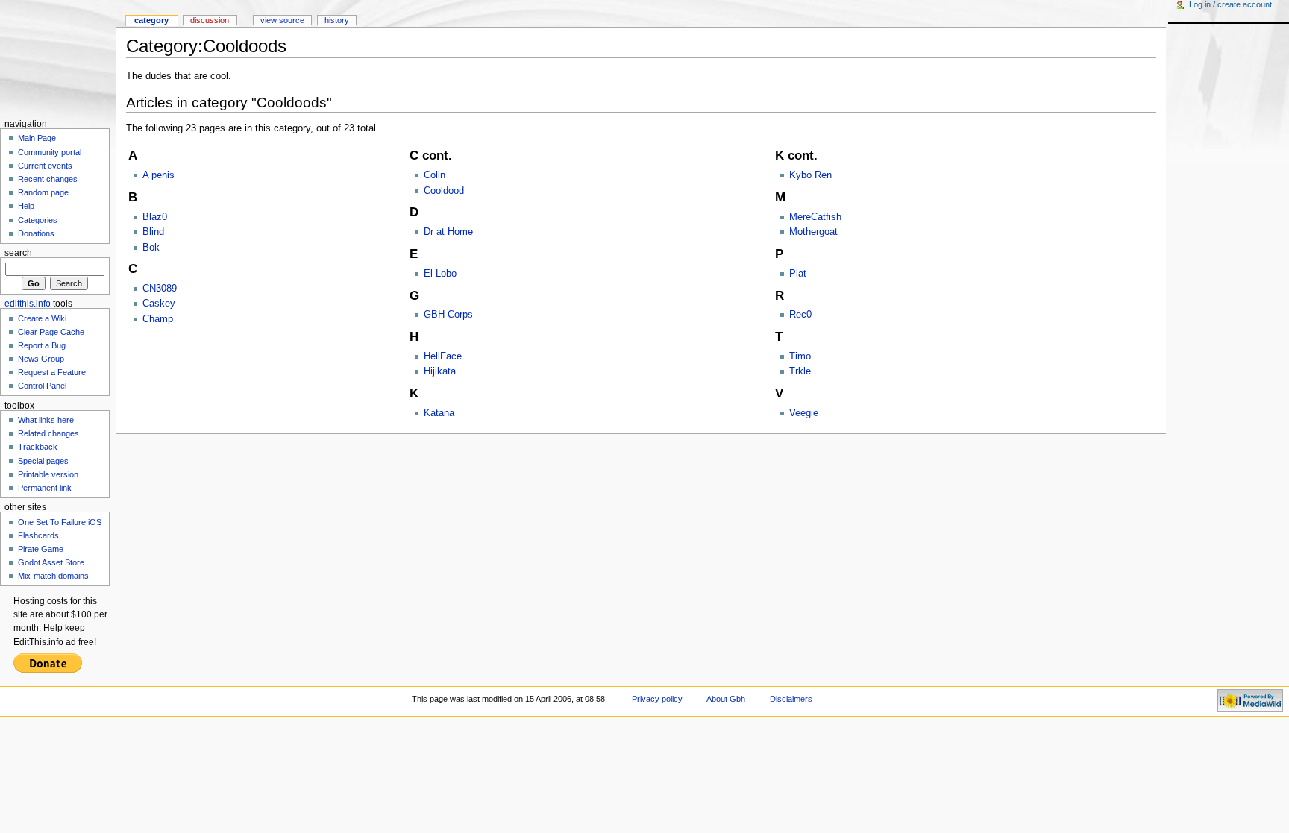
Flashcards (38, 535)
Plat (797, 273)
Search (18, 252)
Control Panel (42, 385)
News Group (41, 358)
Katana (439, 413)
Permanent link (45, 487)
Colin (434, 175)
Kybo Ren (810, 175)
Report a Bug (42, 345)
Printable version (48, 474)
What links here (46, 419)
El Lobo (440, 273)
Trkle (800, 371)
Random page (43, 192)
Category (151, 20)
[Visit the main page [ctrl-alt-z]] (58, 58)
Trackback (37, 446)
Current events (45, 165)
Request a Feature (52, 372)
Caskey (158, 303)
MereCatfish (815, 217)
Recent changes (48, 179)
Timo (800, 356)
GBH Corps (448, 314)
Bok (151, 247)
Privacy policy (657, 698)
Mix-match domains (53, 575)
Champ (157, 319)
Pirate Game (40, 548)
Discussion (209, 20)
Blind (153, 232)
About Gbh (725, 698)
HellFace (443, 356)
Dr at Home (448, 232)
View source (282, 20)
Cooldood (444, 191)
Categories (37, 220)
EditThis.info (27, 303)
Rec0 (800, 314)
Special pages (43, 460)
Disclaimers (791, 698)
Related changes (48, 433)
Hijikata (440, 371)
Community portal (49, 152)
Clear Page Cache (51, 331)
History (336, 20)
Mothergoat (813, 232)
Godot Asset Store (51, 562)
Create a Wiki (42, 318)
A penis (158, 175)
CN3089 (159, 288)
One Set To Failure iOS (59, 522)
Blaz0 (154, 217)
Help (26, 205)
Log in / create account (1230, 4)
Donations (36, 233)
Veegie (803, 413)
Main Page (37, 137)
